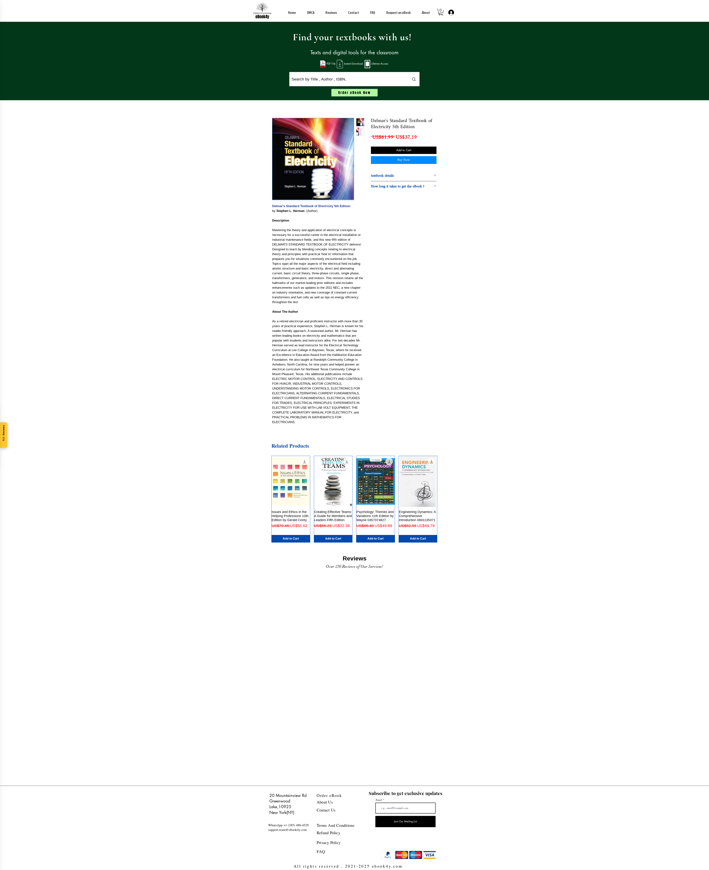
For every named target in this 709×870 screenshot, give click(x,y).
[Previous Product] (266, 499)
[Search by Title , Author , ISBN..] (413, 79)
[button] (441, 12)
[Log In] (451, 12)
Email (379, 800)
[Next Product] (442, 499)
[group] (354, 499)
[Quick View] (291, 481)
